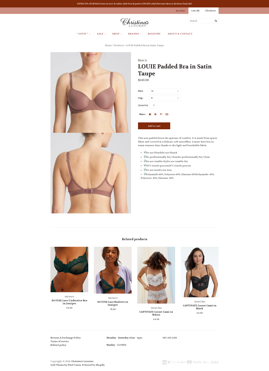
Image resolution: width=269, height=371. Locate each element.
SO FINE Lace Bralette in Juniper (112, 303)
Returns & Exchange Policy (65, 337)
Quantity (143, 105)
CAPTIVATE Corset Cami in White (156, 313)
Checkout (210, 10)
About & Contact (180, 33)
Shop (115, 33)
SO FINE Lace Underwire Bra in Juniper (69, 302)
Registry (154, 33)
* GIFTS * (82, 33)
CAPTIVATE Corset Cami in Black (199, 307)
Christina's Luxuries (82, 361)
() (195, 10)
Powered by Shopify (93, 364)
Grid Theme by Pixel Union (65, 364)
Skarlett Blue (156, 307)
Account (180, 10)
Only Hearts (69, 296)
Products (119, 45)
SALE (100, 33)
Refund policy (58, 345)
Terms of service (59, 341)
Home (108, 45)
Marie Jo (142, 60)
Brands (133, 33)
